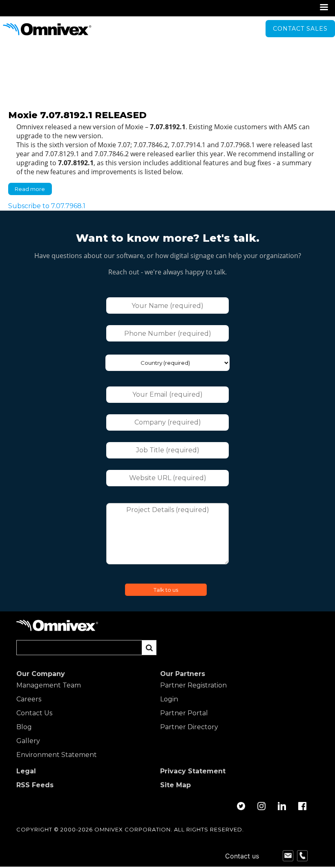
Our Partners (182, 674)
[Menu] (324, 8)
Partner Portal (184, 713)
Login (169, 699)
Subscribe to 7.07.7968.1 (46, 206)
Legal (26, 771)
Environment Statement (56, 755)
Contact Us (34, 713)
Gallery (28, 741)
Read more (33, 190)
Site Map (175, 785)
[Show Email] (288, 856)
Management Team (48, 685)
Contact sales (300, 28)
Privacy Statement (193, 771)
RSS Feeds (35, 785)
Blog (24, 727)
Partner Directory (189, 727)
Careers (28, 699)
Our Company (40, 674)
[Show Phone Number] (302, 856)
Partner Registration (193, 685)
